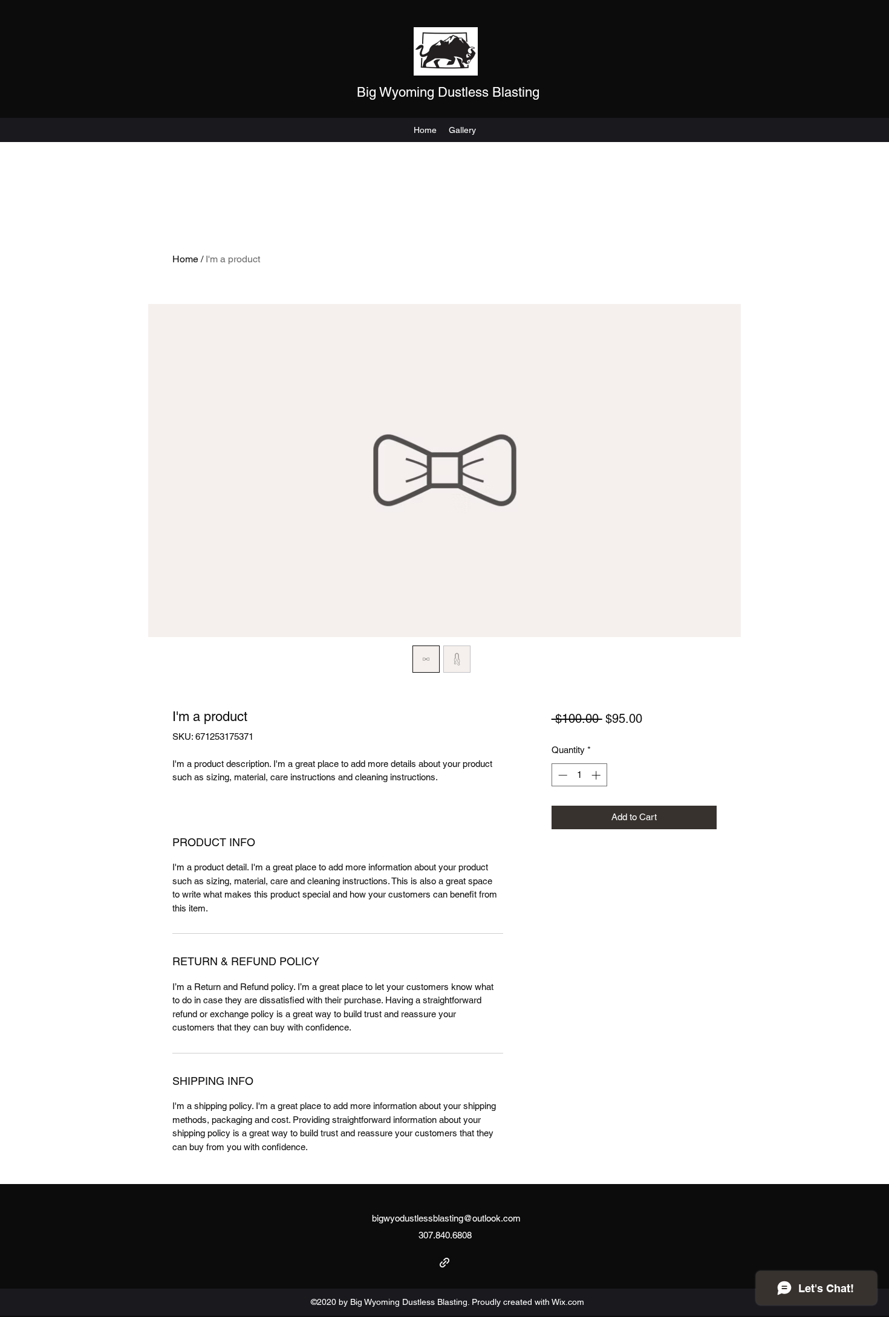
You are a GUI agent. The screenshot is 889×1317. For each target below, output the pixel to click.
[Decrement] (561, 775)
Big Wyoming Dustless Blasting (448, 92)
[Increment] (597, 775)
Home (185, 259)
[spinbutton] (579, 775)
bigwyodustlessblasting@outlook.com (446, 1218)
